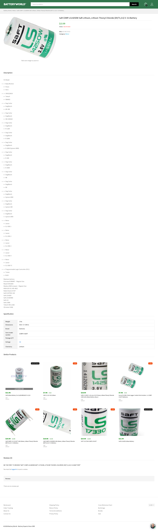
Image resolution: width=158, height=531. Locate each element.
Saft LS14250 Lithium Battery (126, 441)
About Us (6, 511)
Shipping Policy (54, 505)
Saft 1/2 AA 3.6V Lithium (49, 395)
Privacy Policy (53, 514)
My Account (7, 505)
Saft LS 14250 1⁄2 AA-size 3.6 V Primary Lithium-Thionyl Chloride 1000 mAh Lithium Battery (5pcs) (97, 396)
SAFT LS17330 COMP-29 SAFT (89, 441)
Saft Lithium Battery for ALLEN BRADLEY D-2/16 (17, 395)
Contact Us (7, 514)
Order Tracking (8, 508)
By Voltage (101, 508)
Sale (99, 514)
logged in (14, 469)
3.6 (20, 342)
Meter (14, 10)
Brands (100, 511)
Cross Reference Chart (105, 505)
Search (134, 4)
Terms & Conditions (55, 511)
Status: (61, 26)
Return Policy (53, 508)
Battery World (7, 10)
